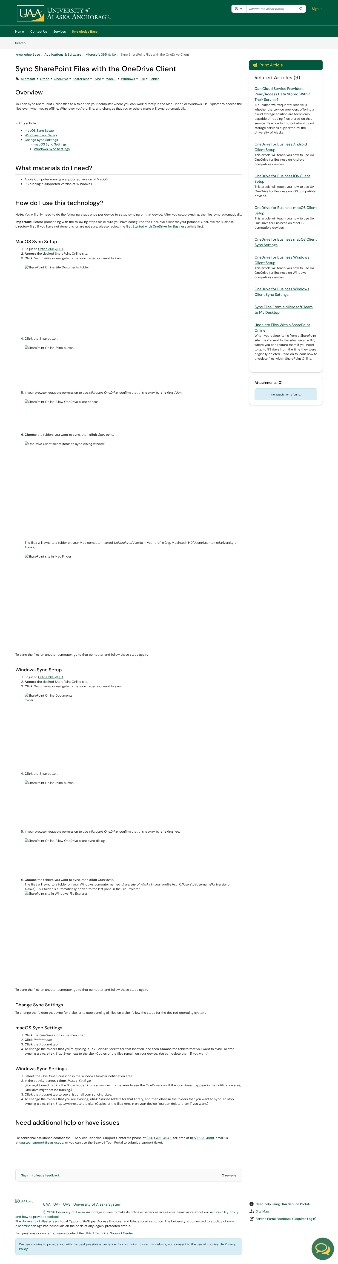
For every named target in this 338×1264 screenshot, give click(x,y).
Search (22, 43)
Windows (128, 79)
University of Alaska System (97, 1204)
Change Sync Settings (41, 140)
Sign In (317, 8)
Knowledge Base (84, 31)
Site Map (262, 1211)
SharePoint (81, 79)
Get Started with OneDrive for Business (156, 226)
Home (19, 31)
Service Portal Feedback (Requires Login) (285, 1219)
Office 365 (46, 249)
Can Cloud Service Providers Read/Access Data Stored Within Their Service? (282, 94)
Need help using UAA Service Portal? (282, 1204)
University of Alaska (36, 1221)
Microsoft (28, 79)
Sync (97, 79)
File (142, 79)
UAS (67, 1204)
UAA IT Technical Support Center (109, 1233)
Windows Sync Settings (52, 149)
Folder (154, 79)
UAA (47, 1204)
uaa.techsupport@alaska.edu (41, 1142)
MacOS (111, 79)
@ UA (58, 249)
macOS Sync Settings (50, 144)
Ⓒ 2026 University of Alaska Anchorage (72, 1212)
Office (44, 79)
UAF (56, 1204)
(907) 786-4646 (159, 1138)
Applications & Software (62, 54)
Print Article (270, 65)
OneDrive (61, 79)
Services (59, 31)
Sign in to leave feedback (40, 1175)
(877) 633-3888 (202, 1138)
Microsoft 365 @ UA (101, 54)
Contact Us (38, 31)
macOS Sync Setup (39, 130)
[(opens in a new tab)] (63, 14)
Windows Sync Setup (41, 135)
